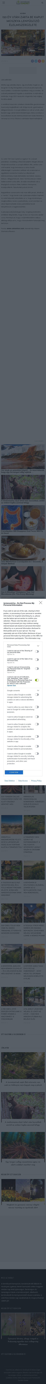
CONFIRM (14, 772)
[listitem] (23, 645)
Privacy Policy (36, 781)
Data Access (23, 781)
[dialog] (23, 692)
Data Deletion (10, 781)
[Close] (41, 603)
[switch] (37, 651)
